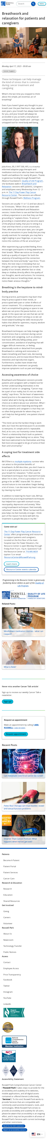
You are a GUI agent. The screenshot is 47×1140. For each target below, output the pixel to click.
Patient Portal (9, 866)
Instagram (8, 992)
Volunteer (7, 923)
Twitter (6, 985)
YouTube (7, 998)
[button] (33, 4)
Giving (6, 911)
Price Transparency (12, 974)
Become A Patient (11, 860)
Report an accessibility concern (14, 1130)
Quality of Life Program (32, 181)
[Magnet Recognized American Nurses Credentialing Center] (14, 1018)
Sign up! (7, 701)
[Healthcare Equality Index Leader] (8, 1032)
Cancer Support (9, 71)
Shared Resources (11, 901)
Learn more (11, 564)
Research (7, 889)
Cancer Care (8, 878)
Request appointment (16, 734)
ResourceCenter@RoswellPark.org (19, 557)
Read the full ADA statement (13, 1126)
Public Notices (9, 952)
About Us (7, 933)
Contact (6, 962)
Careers (6, 917)
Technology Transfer (12, 946)
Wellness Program (31, 198)
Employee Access (11, 968)
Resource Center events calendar (21, 569)
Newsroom (8, 940)
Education (8, 895)
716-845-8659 (32, 551)
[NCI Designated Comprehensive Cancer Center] (9, 1061)
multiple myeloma (23, 461)
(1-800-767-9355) (19, 728)
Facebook (7, 979)
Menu (42, 4)
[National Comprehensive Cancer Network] (14, 1047)
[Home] (7, 5)
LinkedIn (7, 1004)
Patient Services (10, 872)
